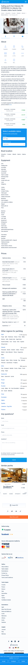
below (10, 104)
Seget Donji (18, 339)
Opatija (3, 403)
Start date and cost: (7, 142)
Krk (9, 388)
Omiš (18, 341)
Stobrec (3, 339)
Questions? (4, 439)
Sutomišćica (9, 362)
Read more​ (16, 658)
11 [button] (18, 33)
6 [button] (10, 33)
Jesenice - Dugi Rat (6, 406)
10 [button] (17, 33)
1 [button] (1, 33)
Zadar (2, 358)
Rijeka (6, 388)
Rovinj (15, 368)
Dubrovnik (4, 374)
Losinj (2, 388)
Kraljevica (22, 388)
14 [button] (24, 33)
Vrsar (2, 394)
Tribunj (15, 352)
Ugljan (3, 400)
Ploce (19, 336)
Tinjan (6, 370)
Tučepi (14, 341)
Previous (2, 117)
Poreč (23, 368)
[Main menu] (26, 1)
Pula (2, 368)
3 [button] (4, 33)
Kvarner (3, 386)
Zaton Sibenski (9, 352)
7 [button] (11, 33)
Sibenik (3, 347)
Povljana (15, 362)
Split (2, 334)
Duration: (5, 136)
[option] (14, 26)
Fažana (3, 409)
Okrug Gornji (4, 344)
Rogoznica (20, 352)
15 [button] (25, 33)
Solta (7, 339)
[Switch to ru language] (13, 647)
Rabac (19, 368)
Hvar (11, 341)
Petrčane (3, 362)
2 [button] (3, 33)
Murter (8, 349)
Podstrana (10, 336)
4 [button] (6, 33)
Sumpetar (4, 397)
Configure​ (13, 661)
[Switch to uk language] (18, 647)
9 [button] (15, 33)
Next (26, 117)
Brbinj (11, 360)
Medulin (11, 368)
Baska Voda (12, 339)
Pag (19, 360)
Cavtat (12, 376)
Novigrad (6, 368)
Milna (23, 336)
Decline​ (23, 661)
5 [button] (8, 33)
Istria (2, 366)
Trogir (2, 336)
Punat (2, 380)
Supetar (22, 341)
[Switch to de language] (15, 647)
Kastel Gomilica (5, 341)
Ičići (2, 390)
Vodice (17, 349)
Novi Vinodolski (15, 388)
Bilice (2, 354)
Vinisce (15, 336)
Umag (2, 370)
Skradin (13, 349)
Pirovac (22, 349)
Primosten (3, 349)
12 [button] (20, 33)
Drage (2, 383)
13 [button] (22, 33)
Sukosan (23, 360)
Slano (2, 376)
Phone (2, 432)
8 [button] (13, 33)
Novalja (15, 360)
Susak (5, 390)
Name (2, 418)
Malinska (10, 390)
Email (2, 425)
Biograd (3, 360)
